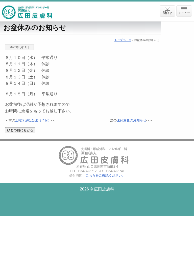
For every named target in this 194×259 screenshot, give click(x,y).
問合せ (167, 13)
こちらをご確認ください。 (105, 175)
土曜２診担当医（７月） (33, 120)
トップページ (122, 39)
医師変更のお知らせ (131, 120)
